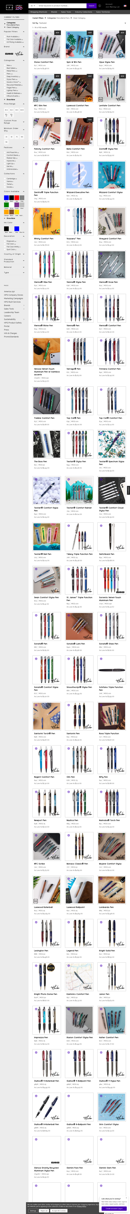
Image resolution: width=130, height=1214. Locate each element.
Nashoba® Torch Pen (109, 820)
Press (6, 330)
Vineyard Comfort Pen (110, 239)
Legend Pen (72, 951)
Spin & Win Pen (74, 62)
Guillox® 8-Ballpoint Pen (79, 1124)
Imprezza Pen (41, 1037)
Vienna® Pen (73, 325)
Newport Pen (40, 820)
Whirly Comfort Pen (43, 239)
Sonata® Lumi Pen (76, 644)
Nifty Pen (103, 777)
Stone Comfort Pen (43, 62)
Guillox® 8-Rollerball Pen (46, 1124)
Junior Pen (104, 994)
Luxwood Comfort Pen (78, 105)
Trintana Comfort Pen (110, 369)
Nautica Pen (72, 820)
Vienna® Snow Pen (108, 282)
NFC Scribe (39, 864)
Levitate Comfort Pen (109, 105)
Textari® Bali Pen (42, 554)
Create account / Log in (114, 1208)
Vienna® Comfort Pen (110, 325)
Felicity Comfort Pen (44, 149)
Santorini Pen (73, 733)
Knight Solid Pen (107, 951)
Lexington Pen (41, 951)
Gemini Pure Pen (75, 1168)
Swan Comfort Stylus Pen (46, 597)
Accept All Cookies (59, 1211)
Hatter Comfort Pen (108, 1037)
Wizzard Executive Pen (78, 192)
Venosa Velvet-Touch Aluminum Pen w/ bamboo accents (47, 372)
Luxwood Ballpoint (76, 907)
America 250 (9, 291)
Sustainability (10, 319)
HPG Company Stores (13, 295)
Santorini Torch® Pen (44, 733)
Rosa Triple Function (109, 733)
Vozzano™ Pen (74, 239)
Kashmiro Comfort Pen (78, 994)
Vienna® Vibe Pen (43, 282)
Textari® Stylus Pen (76, 461)
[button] (32, 5)
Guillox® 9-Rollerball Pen (46, 1081)
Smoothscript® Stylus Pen (79, 687)
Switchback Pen (106, 554)
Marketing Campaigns (13, 298)
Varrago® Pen (74, 369)
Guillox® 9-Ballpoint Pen (79, 1081)
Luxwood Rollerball (43, 907)
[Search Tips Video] (100, 6)
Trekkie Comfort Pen (44, 418)
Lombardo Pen (106, 907)
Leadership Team (11, 312)
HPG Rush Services (12, 302)
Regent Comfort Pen (44, 777)
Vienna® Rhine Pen (43, 325)
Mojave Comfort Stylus (110, 864)
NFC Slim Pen (40, 105)
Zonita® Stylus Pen (108, 149)
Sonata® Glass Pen (108, 644)
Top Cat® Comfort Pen (110, 418)
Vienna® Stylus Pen (76, 282)
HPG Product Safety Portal (13, 324)
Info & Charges (10, 333)
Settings (33, 1211)
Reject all (44, 1211)
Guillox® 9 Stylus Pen (109, 1081)
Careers (7, 316)
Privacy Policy (81, 1206)
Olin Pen (71, 777)
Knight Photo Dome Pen (45, 994)
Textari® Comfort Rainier (79, 508)
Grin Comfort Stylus (109, 1124)
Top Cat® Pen (74, 418)
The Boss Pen (40, 461)
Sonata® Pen (40, 644)
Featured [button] (39, 23)
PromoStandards (11, 337)
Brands (7, 305)
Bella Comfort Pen (76, 149)
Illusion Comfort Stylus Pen (80, 1037)
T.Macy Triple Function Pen (80, 554)
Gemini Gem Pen (107, 1168)
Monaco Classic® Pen (77, 864)
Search (91, 6)
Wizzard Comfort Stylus (111, 192)
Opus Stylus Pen (107, 62)
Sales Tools (9, 309)
